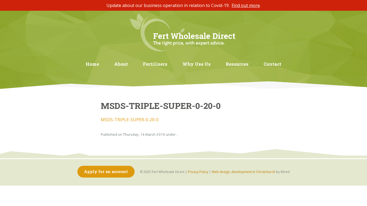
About (121, 64)
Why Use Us (196, 64)
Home (92, 64)
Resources (237, 64)
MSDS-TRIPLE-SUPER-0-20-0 (130, 120)
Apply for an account (106, 171)
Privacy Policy (198, 172)
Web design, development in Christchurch (243, 172)
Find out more (246, 5)
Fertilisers (155, 64)
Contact (272, 64)
